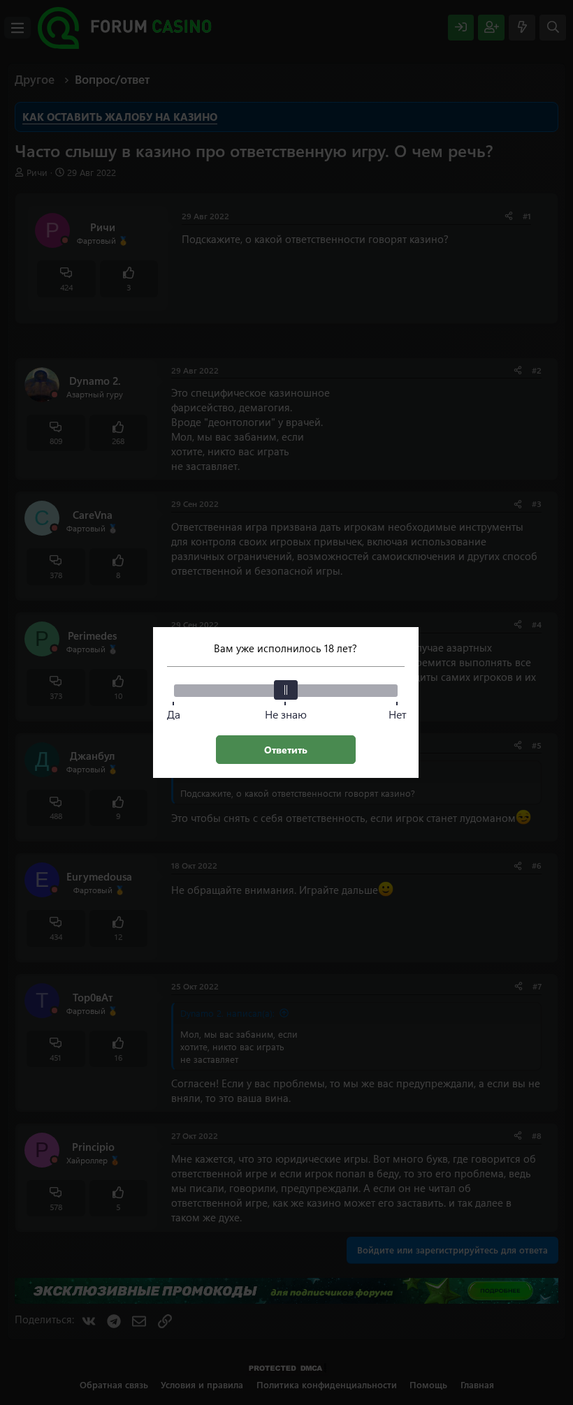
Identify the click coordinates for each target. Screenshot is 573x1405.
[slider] (286, 690)
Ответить (285, 749)
